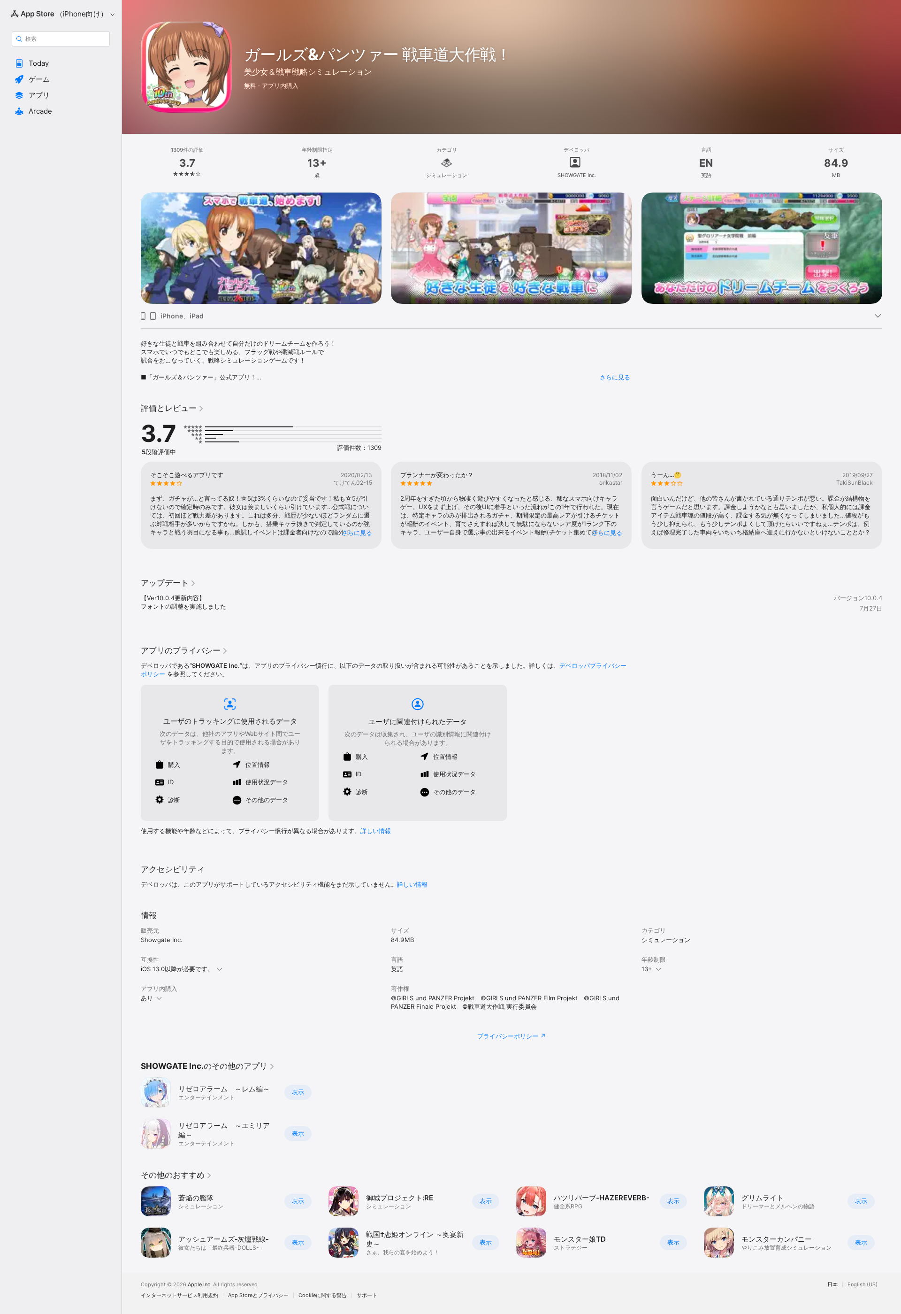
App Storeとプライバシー (258, 1295)
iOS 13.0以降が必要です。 (177, 969)
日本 (832, 1284)
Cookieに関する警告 (322, 1295)
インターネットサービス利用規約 (179, 1295)
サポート (367, 1295)
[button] (60, 63)
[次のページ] (891, 248)
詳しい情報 (375, 831)
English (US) (863, 1284)
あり (147, 998)
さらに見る (615, 377)
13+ (646, 969)
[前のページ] (131, 248)
